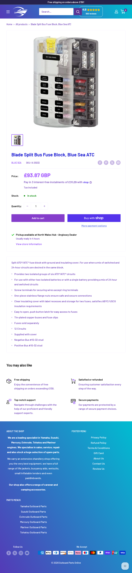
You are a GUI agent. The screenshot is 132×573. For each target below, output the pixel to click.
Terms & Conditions (99, 447)
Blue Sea (16, 162)
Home (9, 24)
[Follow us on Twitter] (15, 553)
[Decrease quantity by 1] (27, 206)
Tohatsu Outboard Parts (33, 532)
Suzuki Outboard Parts (33, 511)
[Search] (78, 11)
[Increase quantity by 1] (44, 206)
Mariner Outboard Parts (33, 527)
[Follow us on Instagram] (21, 553)
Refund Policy (98, 442)
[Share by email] (118, 162)
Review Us (98, 468)
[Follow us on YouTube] (27, 553)
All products (22, 24)
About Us (99, 458)
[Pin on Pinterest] (106, 162)
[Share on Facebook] (100, 162)
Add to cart (38, 218)
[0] (123, 12)
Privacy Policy (98, 437)
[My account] (116, 11)
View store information (29, 243)
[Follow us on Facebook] (8, 553)
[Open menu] (8, 11)
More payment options (94, 225)
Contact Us (98, 463)
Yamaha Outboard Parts (33, 506)
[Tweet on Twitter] (112, 162)
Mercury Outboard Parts (33, 521)
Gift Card (99, 453)
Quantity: (16, 206)
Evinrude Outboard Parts (33, 516)
